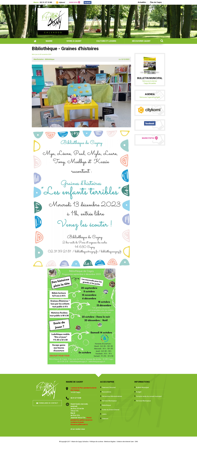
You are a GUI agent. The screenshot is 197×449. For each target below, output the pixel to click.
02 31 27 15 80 (46, 2)
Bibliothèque (106, 405)
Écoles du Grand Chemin (110, 410)
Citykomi (105, 418)
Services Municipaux (109, 401)
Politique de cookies (96, 441)
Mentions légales (109, 441)
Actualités (142, 2)
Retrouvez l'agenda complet (150, 97)
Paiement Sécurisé (109, 387)
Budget (138, 392)
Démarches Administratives (112, 396)
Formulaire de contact (48, 403)
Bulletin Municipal (142, 387)
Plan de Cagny (156, 2)
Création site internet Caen (125, 441)
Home (35, 41)
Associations (106, 392)
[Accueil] (53, 21)
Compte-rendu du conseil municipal (149, 396)
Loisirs (104, 414)
